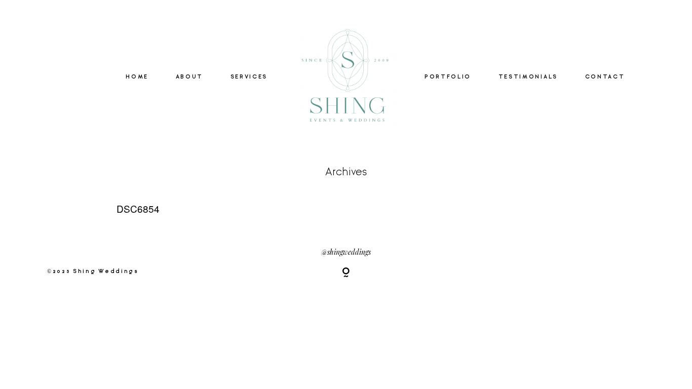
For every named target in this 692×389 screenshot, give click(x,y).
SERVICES (248, 77)
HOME (137, 77)
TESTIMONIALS (528, 77)
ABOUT (189, 77)
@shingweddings (346, 252)
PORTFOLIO (448, 77)
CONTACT (605, 77)
